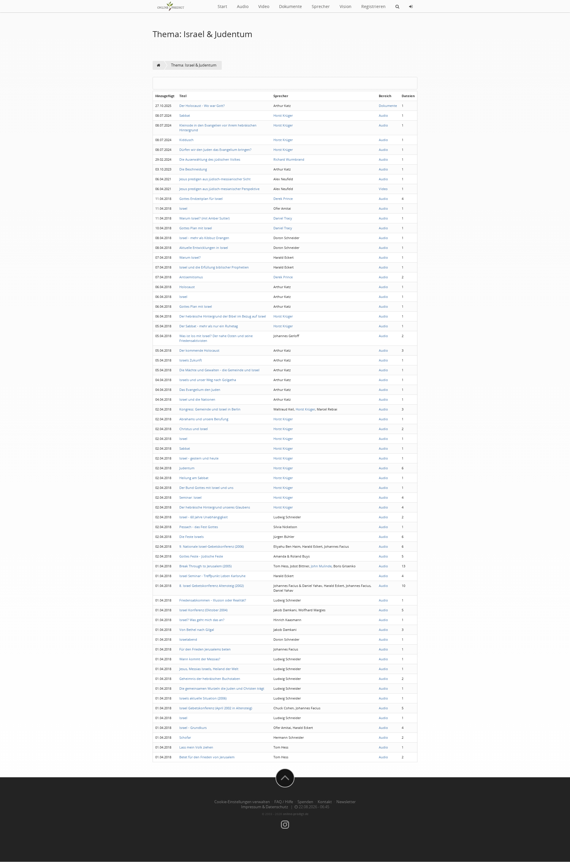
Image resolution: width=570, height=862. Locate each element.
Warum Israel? (190, 257)
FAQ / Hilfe (283, 801)
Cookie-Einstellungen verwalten (242, 801)
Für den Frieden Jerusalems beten (205, 649)
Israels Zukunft (190, 360)
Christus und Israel (193, 429)
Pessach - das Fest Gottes (198, 527)
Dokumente (290, 6)
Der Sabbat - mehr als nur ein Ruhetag (208, 326)
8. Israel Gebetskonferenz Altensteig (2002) (211, 585)
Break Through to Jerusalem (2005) (205, 566)
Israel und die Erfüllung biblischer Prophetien (214, 267)
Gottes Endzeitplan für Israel (201, 198)
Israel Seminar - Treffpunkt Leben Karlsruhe (212, 576)
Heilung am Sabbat (193, 478)
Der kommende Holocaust (199, 350)
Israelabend (188, 639)
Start (222, 6)
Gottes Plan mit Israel (195, 228)
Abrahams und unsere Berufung (203, 419)
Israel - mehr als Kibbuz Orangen (204, 238)
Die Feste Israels (191, 536)
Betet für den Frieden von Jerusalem (207, 757)
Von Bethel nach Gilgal (196, 629)
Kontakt (325, 801)
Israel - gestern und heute (198, 458)
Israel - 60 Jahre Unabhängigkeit (203, 517)
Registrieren (373, 6)
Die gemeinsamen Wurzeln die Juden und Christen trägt (221, 688)
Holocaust (187, 287)
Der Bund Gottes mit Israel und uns (206, 487)
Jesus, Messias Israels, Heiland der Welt (208, 669)
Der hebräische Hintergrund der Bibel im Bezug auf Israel (222, 316)
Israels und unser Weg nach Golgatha (207, 380)
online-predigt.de (295, 814)
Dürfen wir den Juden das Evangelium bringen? (215, 149)
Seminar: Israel (190, 497)
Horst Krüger (283, 115)
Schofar (185, 737)
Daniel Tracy (282, 218)
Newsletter (346, 801)
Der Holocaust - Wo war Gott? (202, 105)
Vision (346, 6)
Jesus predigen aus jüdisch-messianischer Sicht (215, 179)
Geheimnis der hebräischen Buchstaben (209, 678)
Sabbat (184, 115)
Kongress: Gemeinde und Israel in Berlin (209, 409)
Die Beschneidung (193, 169)
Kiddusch (186, 140)
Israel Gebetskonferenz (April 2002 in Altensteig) (215, 708)
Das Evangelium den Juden (199, 389)
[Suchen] (397, 6)
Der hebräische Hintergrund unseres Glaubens (214, 507)
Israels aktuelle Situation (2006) (203, 698)
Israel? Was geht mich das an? (201, 620)
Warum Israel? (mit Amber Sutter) (204, 218)
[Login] (411, 6)
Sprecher (321, 6)
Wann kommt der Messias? (199, 659)
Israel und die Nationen (197, 399)
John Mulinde (321, 566)
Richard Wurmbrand (288, 159)
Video (263, 6)
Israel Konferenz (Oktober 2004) (203, 610)
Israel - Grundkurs (193, 727)
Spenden (305, 801)
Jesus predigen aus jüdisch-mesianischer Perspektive (219, 189)
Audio (242, 6)
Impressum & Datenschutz (264, 806)
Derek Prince (283, 198)
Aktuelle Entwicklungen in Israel (203, 247)
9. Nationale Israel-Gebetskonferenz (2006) (211, 546)
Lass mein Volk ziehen (196, 747)
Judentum (186, 468)
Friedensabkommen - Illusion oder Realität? (212, 600)
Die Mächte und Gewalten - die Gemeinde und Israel (219, 370)
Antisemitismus (191, 277)
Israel (183, 208)
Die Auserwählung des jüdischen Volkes (209, 159)
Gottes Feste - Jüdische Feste (201, 556)
